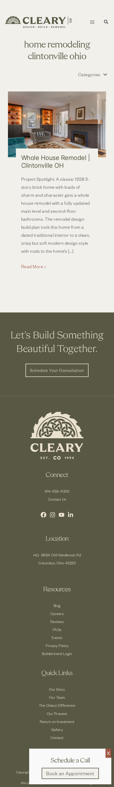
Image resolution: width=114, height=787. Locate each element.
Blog (57, 605)
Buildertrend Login (57, 653)
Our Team (57, 697)
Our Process (57, 713)
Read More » (33, 266)
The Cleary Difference (57, 705)
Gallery (57, 729)
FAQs (57, 629)
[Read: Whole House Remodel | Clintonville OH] (57, 124)
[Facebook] (43, 515)
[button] (106, 22)
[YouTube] (61, 515)
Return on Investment (57, 721)
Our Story (57, 689)
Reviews (57, 621)
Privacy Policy (57, 645)
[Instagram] (52, 515)
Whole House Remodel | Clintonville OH (55, 161)
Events (57, 637)
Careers (57, 613)
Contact (57, 737)
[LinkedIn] (70, 515)
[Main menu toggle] (92, 22)
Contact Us (57, 499)
